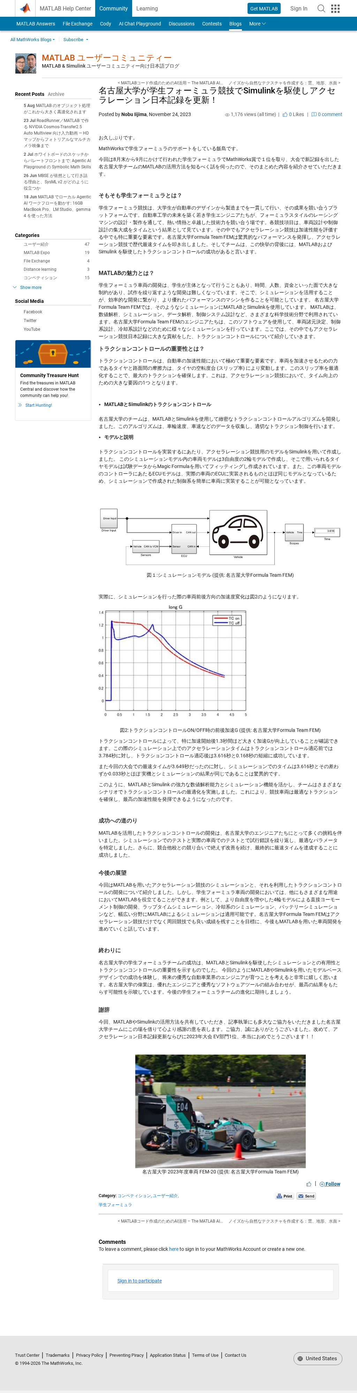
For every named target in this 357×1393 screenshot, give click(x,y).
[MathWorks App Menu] (335, 9)
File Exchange (77, 23)
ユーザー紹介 (57, 244)
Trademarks (58, 1355)
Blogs (235, 23)
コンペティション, (134, 1195)
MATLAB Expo (57, 252)
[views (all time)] (227, 114)
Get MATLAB (264, 9)
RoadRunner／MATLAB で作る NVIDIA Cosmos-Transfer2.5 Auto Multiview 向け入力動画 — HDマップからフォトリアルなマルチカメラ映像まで (57, 133)
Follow (332, 1184)
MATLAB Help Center (65, 8)
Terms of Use (205, 1355)
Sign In (301, 10)
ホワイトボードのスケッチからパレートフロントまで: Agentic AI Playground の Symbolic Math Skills (57, 160)
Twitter (30, 320)
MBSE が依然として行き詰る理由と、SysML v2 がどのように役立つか (56, 182)
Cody (105, 23)
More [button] (254, 23)
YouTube (32, 329)
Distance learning (57, 269)
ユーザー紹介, (165, 1195)
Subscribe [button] (73, 39)
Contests (212, 23)
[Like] (308, 1184)
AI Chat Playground (140, 23)
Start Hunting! (38, 405)
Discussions (182, 23)
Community (113, 8)
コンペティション (57, 277)
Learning (147, 8)
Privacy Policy (89, 1355)
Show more (30, 287)
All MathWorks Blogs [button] (31, 39)
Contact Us (235, 1355)
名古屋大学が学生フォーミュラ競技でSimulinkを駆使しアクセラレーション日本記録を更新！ (217, 95)
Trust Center (27, 1355)
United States (320, 1358)
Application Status (168, 1355)
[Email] (306, 1195)
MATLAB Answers (35, 23)
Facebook (33, 311)
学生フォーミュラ (115, 1204)
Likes (296, 114)
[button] (321, 8)
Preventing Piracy (126, 1355)
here (173, 1249)
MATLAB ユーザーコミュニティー (107, 58)
